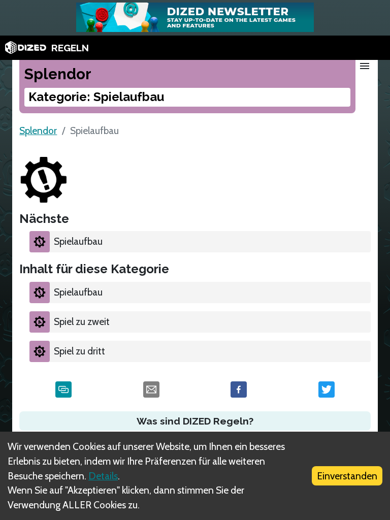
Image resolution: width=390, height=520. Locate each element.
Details (103, 476)
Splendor (38, 130)
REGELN (70, 47)
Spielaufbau (78, 241)
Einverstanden (347, 476)
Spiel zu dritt (79, 351)
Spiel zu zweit (82, 321)
